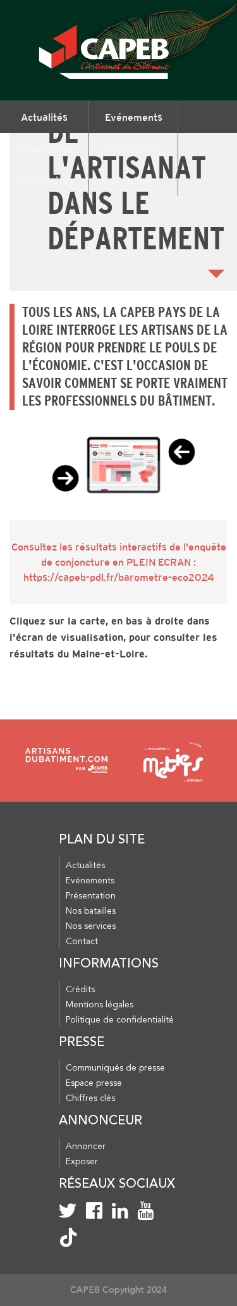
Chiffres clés (90, 1098)
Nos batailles (133, 148)
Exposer (82, 1161)
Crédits (80, 989)
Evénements (133, 117)
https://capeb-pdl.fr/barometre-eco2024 (118, 577)
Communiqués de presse (115, 1068)
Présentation (45, 148)
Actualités (44, 117)
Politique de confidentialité (120, 1020)
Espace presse (94, 1083)
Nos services (44, 180)
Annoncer (86, 1146)
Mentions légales (99, 1004)
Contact (134, 180)
